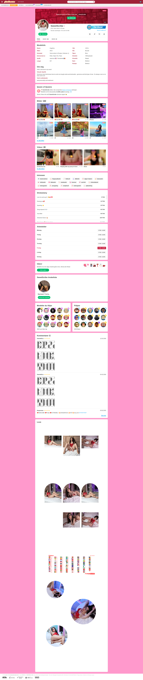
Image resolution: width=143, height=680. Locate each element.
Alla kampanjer (29, 5)
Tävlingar (37, 5)
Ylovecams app (47, 5)
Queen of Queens (67, 90)
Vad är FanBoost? (101, 30)
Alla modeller (5, 5)
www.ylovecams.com (14, 674)
